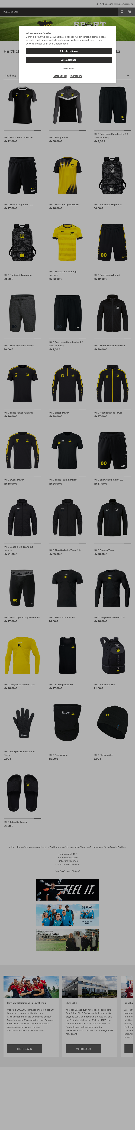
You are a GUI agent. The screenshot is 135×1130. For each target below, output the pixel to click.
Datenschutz (60, 75)
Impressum (76, 75)
